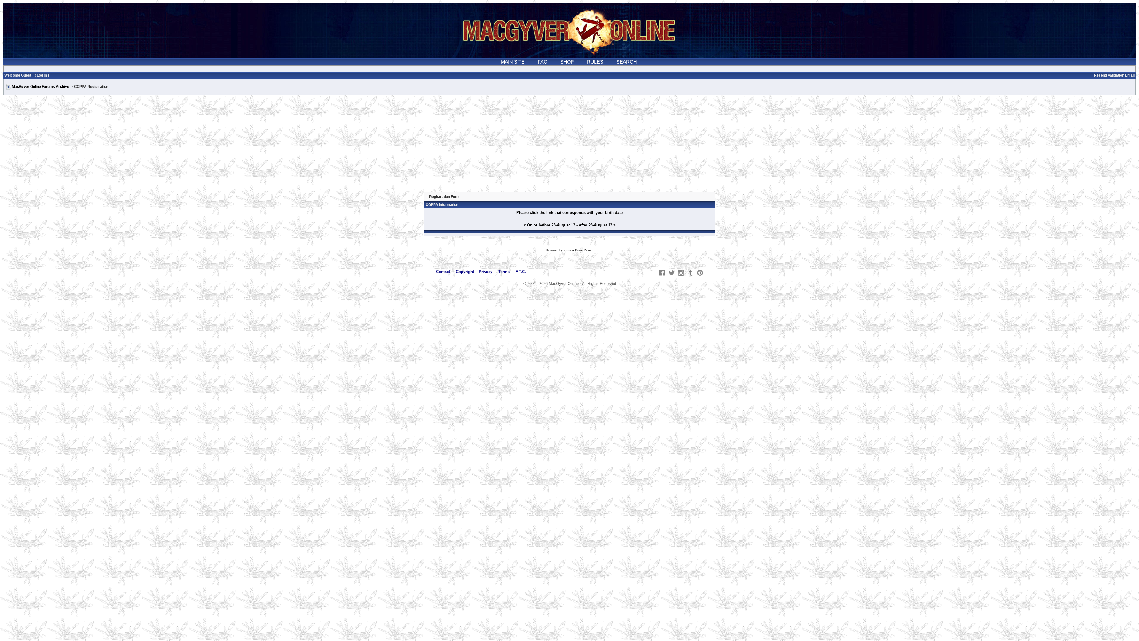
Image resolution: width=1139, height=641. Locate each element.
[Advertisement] (569, 146)
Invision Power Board (578, 250)
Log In (42, 75)
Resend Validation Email (1114, 75)
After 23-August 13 (595, 225)
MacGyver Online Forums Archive (40, 87)
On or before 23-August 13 (551, 225)
